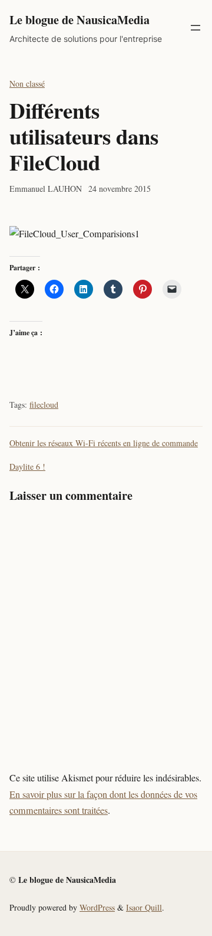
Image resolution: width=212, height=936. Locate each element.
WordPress (97, 907)
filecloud (43, 404)
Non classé (27, 83)
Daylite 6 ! (27, 466)
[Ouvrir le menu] (195, 28)
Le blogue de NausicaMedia (79, 19)
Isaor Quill (144, 907)
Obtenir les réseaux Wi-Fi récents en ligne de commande (103, 443)
